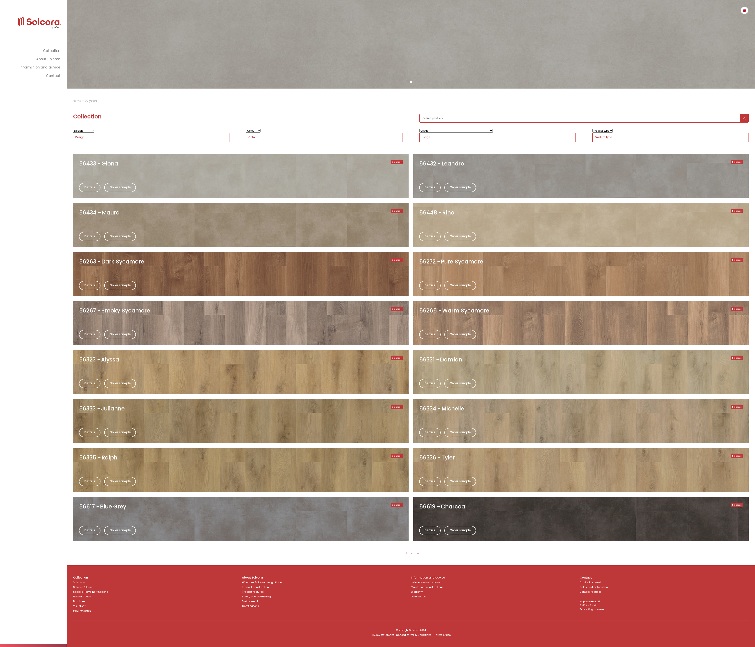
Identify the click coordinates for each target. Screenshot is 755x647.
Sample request (590, 592)
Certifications (250, 606)
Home (77, 101)
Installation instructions (425, 582)
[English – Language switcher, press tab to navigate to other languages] (744, 10)
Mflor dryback (82, 611)
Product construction (255, 587)
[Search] (744, 118)
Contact (53, 75)
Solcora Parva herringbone (90, 592)
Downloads (418, 596)
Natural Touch (82, 596)
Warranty (417, 592)
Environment (250, 601)
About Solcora (48, 59)
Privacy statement (382, 635)
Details (89, 187)
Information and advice (40, 67)
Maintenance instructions (427, 587)
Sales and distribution (594, 587)
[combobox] (151, 137)
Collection (51, 50)
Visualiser (79, 606)
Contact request (590, 582)
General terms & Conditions (413, 635)
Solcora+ (79, 582)
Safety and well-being (256, 596)
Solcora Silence (83, 587)
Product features (253, 592)
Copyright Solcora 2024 (411, 630)
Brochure (79, 601)
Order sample (120, 187)
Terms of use (442, 635)
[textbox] (79, 137)
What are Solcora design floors (262, 582)
